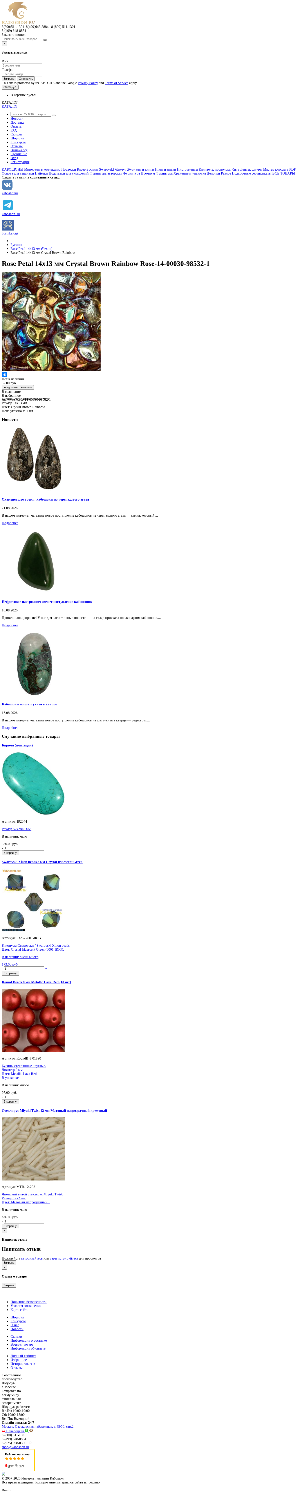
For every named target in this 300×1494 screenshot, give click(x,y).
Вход (14, 158)
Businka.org (19, 150)
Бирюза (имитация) (17, 745)
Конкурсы (18, 142)
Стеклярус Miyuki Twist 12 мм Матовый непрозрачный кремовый (54, 1110)
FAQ (14, 130)
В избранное (11, 395)
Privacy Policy (88, 83)
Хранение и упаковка (189, 173)
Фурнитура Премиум (139, 173)
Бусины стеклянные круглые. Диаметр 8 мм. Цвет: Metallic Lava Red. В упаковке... (24, 1072)
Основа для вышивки (18, 173)
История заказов (23, 1364)
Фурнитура (164, 173)
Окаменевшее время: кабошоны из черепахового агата (45, 499)
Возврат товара (22, 1344)
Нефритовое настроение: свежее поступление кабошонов (47, 602)
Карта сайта (19, 1310)
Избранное (19, 1360)
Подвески (68, 169)
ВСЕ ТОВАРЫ (283, 173)
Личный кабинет (23, 1356)
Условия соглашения (26, 1306)
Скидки (16, 134)
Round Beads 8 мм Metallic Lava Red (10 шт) (36, 982)
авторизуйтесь (32, 1258)
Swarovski (106, 169)
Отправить (26, 78)
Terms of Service (116, 83)
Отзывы (17, 146)
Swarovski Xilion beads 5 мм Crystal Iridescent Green (42, 862)
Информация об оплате (28, 1348)
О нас (15, 1325)
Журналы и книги (140, 169)
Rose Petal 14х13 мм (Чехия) (31, 249)
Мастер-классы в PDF (279, 169)
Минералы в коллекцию (42, 169)
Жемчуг (120, 169)
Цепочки (213, 173)
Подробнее (10, 523)
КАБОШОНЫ (12, 169)
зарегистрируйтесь (64, 1258)
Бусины (92, 169)
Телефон (8, 70)
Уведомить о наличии (18, 387)
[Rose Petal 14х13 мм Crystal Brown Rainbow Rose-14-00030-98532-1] (51, 370)
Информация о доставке (29, 1340)
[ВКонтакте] (4, 374)
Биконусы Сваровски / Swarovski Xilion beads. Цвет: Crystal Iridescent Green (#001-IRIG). (36, 947)
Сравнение (19, 154)
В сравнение (11, 391)
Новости (17, 118)
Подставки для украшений (69, 173)
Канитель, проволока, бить (219, 169)
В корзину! (11, 852)
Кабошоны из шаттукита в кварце (29, 704)
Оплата (16, 126)
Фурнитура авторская (106, 173)
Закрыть (9, 78)
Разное (226, 173)
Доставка (17, 122)
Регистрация (20, 162)
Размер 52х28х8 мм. (16, 829)
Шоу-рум (17, 138)
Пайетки (41, 173)
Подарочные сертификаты (251, 173)
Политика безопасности (29, 1302)
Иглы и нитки (165, 169)
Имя (5, 61)
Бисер (81, 169)
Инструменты (187, 169)
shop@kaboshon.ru (15, 1447)
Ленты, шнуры (251, 169)
